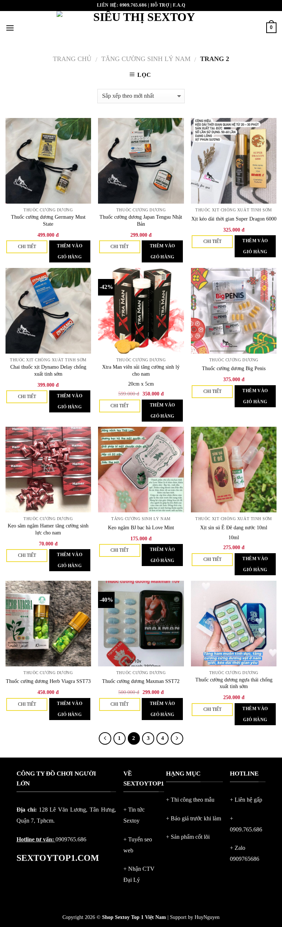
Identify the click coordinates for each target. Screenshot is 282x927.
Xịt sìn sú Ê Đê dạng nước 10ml (233, 527)
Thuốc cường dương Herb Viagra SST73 (48, 681)
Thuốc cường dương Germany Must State (48, 220)
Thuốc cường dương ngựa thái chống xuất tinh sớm (233, 683)
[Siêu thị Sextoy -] (141, 27)
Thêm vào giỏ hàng (69, 251)
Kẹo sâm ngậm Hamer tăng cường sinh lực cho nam (48, 529)
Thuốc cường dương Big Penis (233, 368)
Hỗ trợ (160, 5)
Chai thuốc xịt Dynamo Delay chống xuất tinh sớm (48, 370)
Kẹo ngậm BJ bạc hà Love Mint (141, 527)
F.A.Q (179, 5)
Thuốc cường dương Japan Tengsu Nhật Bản (141, 220)
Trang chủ (72, 58)
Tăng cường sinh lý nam (146, 58)
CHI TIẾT (27, 246)
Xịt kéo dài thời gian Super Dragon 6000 (233, 219)
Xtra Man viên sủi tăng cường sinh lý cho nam (141, 370)
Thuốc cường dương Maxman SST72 (141, 681)
